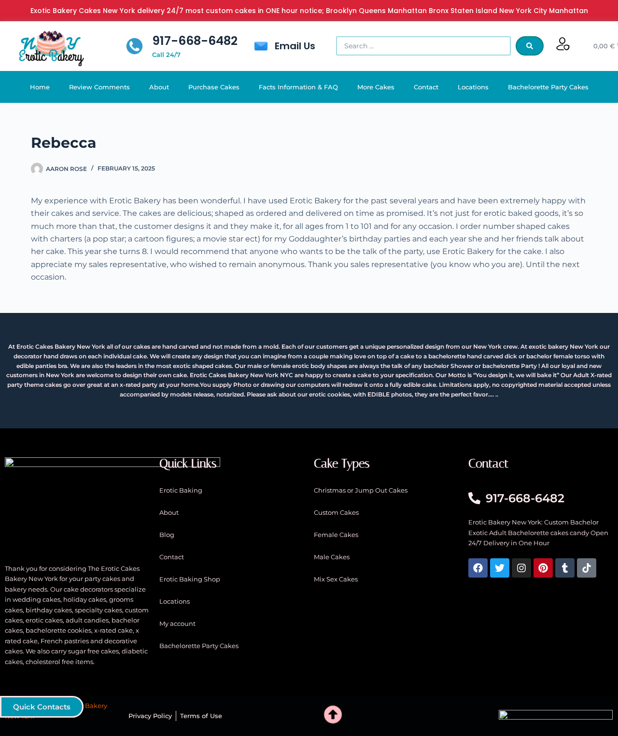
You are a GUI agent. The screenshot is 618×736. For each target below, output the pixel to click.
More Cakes (375, 87)
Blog (166, 534)
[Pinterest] (543, 568)
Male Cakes (332, 557)
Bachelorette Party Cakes (548, 87)
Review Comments (99, 87)
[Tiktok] (586, 568)
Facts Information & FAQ (298, 87)
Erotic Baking (180, 490)
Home (40, 87)
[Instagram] (521, 568)
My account (177, 623)
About (159, 87)
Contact (426, 87)
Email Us (295, 46)
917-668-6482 (195, 40)
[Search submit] (530, 46)
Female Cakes (336, 534)
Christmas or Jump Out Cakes (360, 490)
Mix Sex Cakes (336, 579)
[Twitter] (499, 568)
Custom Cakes (336, 512)
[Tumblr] (565, 568)
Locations (473, 87)
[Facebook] (478, 568)
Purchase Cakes (213, 87)
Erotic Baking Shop (189, 579)
